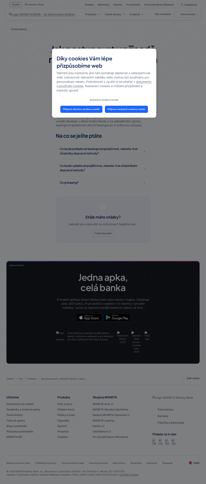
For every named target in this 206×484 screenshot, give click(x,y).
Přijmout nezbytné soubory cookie (126, 109)
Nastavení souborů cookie (104, 100)
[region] (104, 83)
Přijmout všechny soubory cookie (81, 109)
